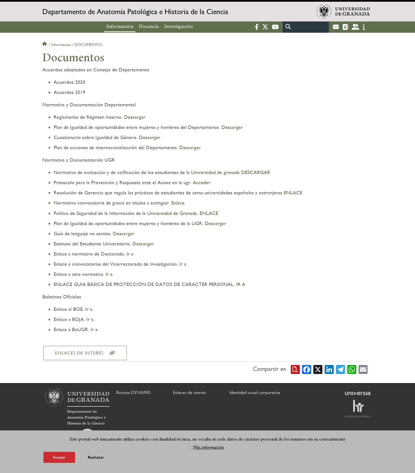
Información (119, 26)
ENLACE (293, 192)
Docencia (149, 26)
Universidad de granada (215, 172)
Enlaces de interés (79, 353)
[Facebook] (306, 369)
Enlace (178, 203)
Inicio (45, 44)
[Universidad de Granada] (343, 11)
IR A (240, 284)
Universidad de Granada (172, 213)
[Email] (363, 369)
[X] (317, 369)
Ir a (129, 254)
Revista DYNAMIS (133, 392)
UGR (197, 223)
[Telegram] (340, 369)
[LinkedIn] (329, 369)
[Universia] (357, 393)
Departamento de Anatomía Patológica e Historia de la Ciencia (135, 11)
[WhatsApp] (351, 369)
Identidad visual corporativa (255, 392)
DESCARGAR (255, 172)
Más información (208, 447)
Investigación (178, 26)
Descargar (134, 117)
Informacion (61, 44)
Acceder (200, 182)
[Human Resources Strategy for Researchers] (357, 408)
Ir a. (88, 309)
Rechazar (96, 457)
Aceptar (59, 457)
